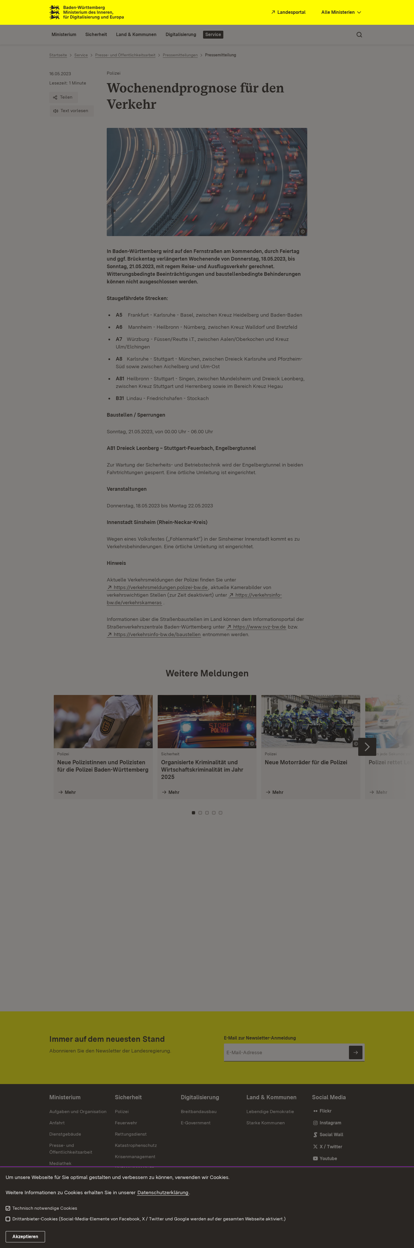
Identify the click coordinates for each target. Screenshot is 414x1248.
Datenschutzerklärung (162, 1192)
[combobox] (342, 12)
